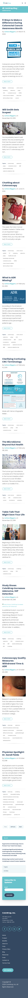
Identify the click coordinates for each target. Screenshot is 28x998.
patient (4, 253)
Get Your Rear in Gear (8, 98)
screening (5, 90)
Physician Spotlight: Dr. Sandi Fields (13, 753)
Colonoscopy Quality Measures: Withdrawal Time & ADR (14, 662)
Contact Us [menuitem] (5, 960)
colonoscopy (11, 88)
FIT (9, 253)
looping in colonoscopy (8, 730)
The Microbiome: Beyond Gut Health (12, 443)
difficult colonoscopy (8, 733)
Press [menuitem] (3, 957)
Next (20, 826)
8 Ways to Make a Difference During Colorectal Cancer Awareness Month (12, 24)
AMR (4, 347)
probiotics (13, 342)
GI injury (5, 812)
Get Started (8, 970)
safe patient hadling (15, 794)
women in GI (17, 814)
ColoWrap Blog (10, 8)
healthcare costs (12, 255)
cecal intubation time (17, 738)
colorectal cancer (12, 93)
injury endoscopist (16, 809)
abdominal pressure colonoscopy (11, 727)
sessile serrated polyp (8, 168)
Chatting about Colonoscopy (10, 184)
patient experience (7, 814)
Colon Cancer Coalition (8, 95)
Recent (6, 838)
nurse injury (12, 812)
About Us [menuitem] (5, 943)
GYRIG (20, 93)
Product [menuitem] (4, 938)
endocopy (10, 725)
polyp (19, 90)
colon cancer (20, 88)
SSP (4, 646)
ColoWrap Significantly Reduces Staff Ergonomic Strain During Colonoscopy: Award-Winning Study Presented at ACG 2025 (14, 852)
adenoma (12, 90)
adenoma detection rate (8, 171)
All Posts (13, 826)
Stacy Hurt (19, 95)
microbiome (6, 342)
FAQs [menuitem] (3, 946)
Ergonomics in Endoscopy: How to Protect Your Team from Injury (12, 845)
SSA (4, 643)
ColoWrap (9, 646)
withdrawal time (6, 740)
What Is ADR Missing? (9, 279)
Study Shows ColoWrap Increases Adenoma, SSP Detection (13, 589)
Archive (6, 871)
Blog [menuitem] (3, 952)
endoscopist (19, 730)
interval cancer (6, 344)
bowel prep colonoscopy (8, 258)
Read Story (7, 81)
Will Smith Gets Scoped (10, 111)
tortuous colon (6, 738)
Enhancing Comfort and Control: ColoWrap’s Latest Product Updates (13, 860)
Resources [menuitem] (5, 955)
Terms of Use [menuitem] (6, 963)
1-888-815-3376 (10, 922)
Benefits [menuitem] (4, 941)
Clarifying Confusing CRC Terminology (13, 360)
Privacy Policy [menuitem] (6, 949)
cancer (17, 98)
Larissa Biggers (10, 32)
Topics (6, 867)
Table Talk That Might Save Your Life (13, 513)
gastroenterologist (19, 733)
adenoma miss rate (17, 344)
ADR (20, 166)
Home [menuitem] (4, 935)
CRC (4, 93)
